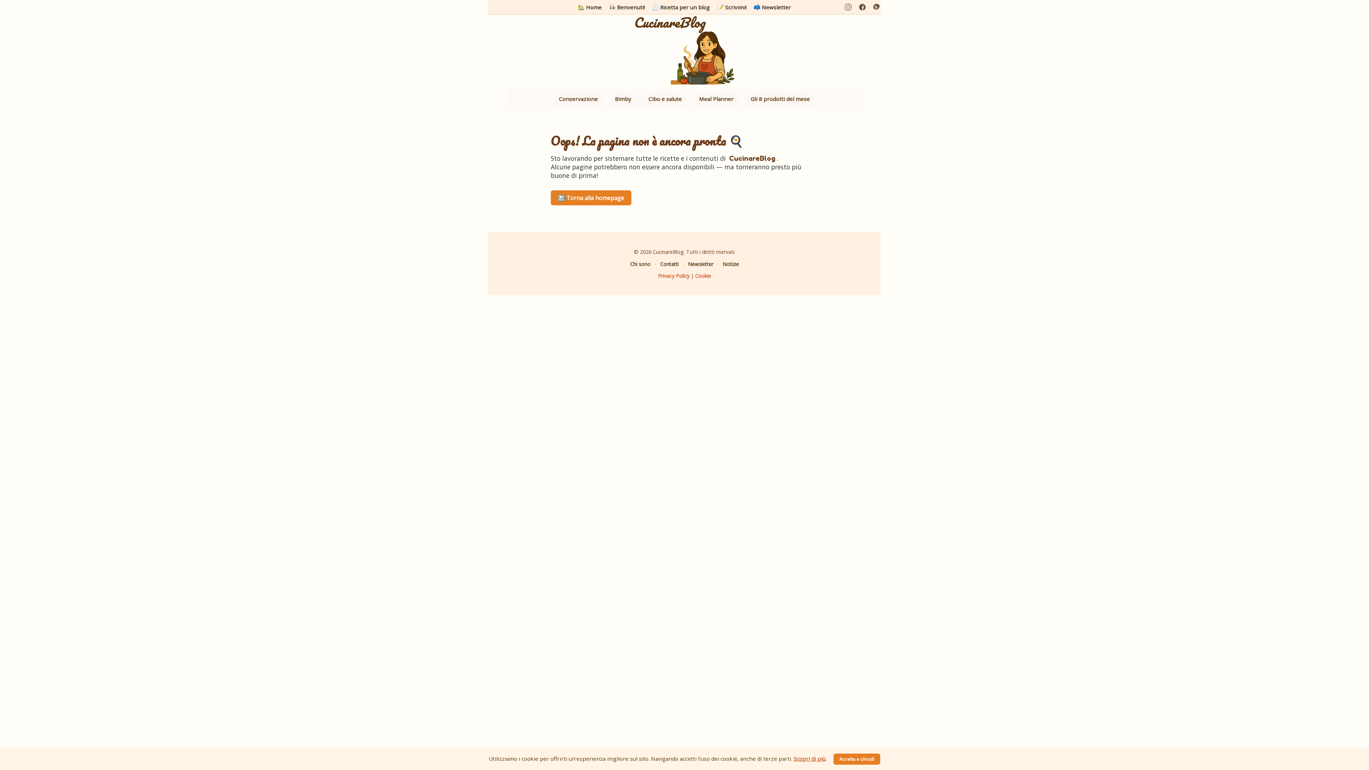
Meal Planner (716, 98)
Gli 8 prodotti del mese (780, 98)
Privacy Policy (673, 275)
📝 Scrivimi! (732, 7)
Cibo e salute (665, 98)
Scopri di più (810, 758)
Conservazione (578, 98)
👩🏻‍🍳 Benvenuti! (627, 7)
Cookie (703, 275)
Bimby (623, 98)
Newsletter (700, 264)
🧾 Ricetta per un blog (681, 7)
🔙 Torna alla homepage (591, 198)
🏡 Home (590, 7)
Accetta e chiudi (857, 759)
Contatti (669, 264)
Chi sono (640, 264)
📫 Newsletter (772, 7)
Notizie (731, 264)
